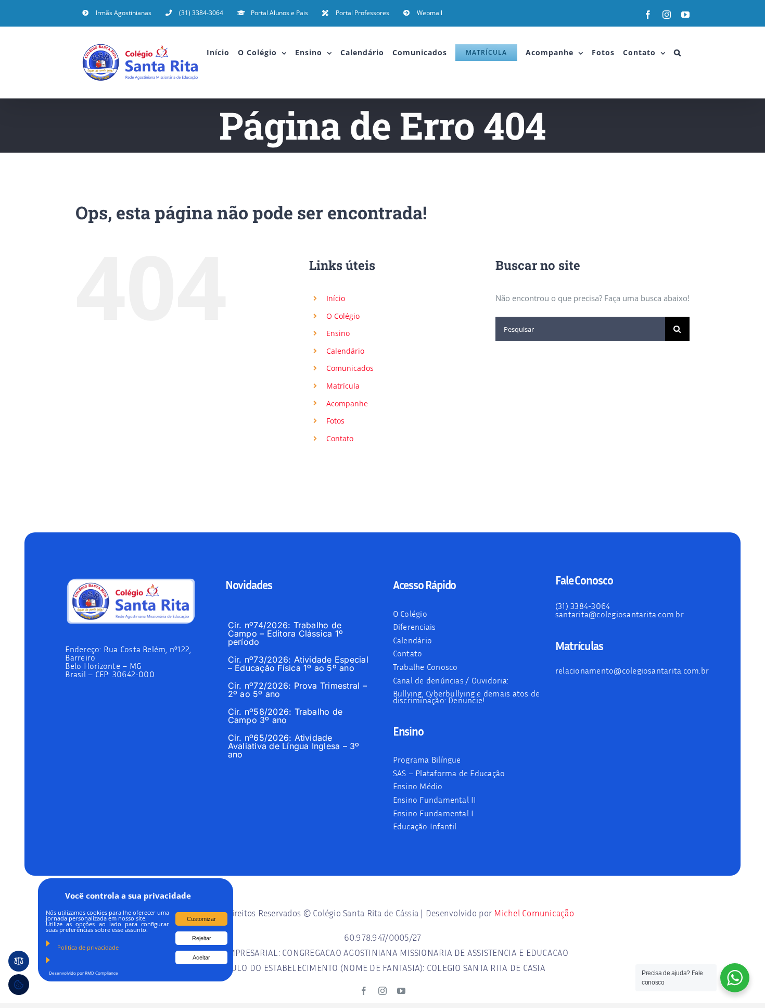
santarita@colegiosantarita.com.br (619, 614)
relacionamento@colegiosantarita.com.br (632, 670)
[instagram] (382, 991)
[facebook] (364, 991)
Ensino (338, 333)
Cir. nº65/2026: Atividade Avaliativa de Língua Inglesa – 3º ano (294, 746)
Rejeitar (201, 938)
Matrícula (343, 386)
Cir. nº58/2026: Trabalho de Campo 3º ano (285, 715)
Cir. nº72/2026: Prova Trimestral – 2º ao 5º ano (297, 689)
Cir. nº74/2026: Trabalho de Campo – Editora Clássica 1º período (285, 633)
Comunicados (350, 368)
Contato (339, 438)
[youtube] (401, 991)
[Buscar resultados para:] (580, 328)
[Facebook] (648, 14)
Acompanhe (347, 403)
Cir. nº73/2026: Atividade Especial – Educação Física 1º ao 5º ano (298, 663)
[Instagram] (666, 14)
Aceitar (201, 957)
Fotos (335, 421)
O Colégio (343, 316)
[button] (677, 53)
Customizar (201, 919)
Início (335, 298)
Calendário (345, 351)
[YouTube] (685, 14)
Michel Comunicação (534, 912)
